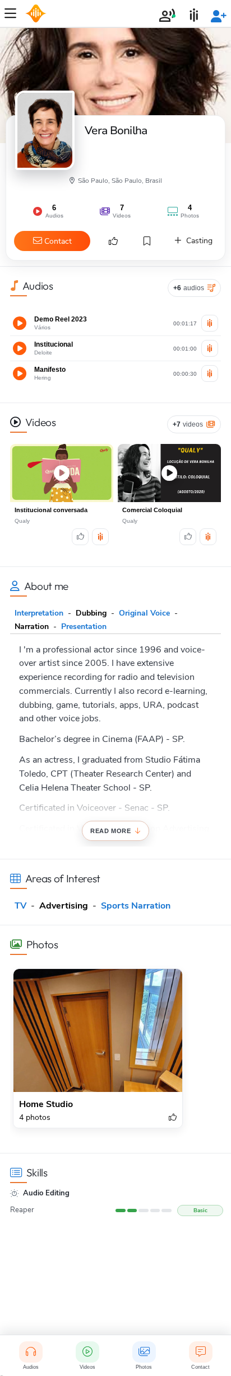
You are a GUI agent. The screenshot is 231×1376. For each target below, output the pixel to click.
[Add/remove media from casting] (209, 323)
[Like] (80, 536)
